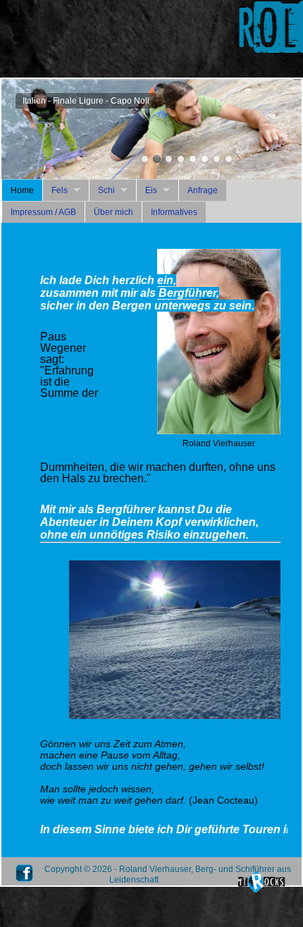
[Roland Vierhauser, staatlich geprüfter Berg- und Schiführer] (218, 431)
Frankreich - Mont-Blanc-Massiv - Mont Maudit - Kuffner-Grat (145, 159)
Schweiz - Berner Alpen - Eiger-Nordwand (193, 159)
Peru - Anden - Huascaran (181, 159)
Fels (59, 190)
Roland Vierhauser (228, 159)
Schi (106, 190)
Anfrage (202, 190)
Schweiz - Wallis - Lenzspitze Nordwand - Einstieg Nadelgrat (169, 159)
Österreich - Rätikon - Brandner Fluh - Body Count (205, 159)
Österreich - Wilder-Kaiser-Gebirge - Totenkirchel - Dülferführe (217, 159)
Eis (151, 190)
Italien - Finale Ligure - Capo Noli (157, 159)
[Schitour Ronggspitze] (174, 716)
